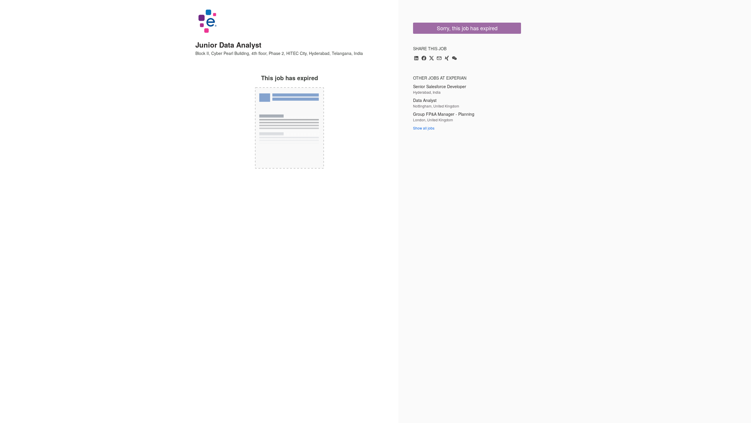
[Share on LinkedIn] (416, 58)
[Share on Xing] (446, 58)
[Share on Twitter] (431, 58)
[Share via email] (439, 58)
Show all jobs (423, 127)
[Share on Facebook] (424, 58)
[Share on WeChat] (454, 58)
